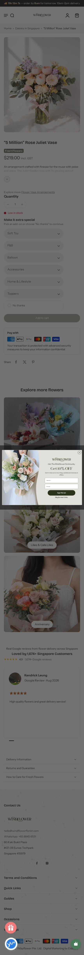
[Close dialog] (79, 452)
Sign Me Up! (61, 493)
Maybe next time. (61, 497)
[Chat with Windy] (76, 944)
